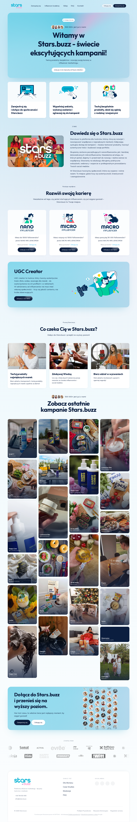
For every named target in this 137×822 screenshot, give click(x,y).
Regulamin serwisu (116, 811)
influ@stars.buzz (20, 799)
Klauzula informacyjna (100, 811)
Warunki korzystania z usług (89, 814)
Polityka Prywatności (84, 811)
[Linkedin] (113, 783)
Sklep (65, 6)
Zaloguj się (107, 6)
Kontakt (80, 6)
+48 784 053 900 (20, 796)
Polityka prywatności (74, 814)
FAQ (72, 6)
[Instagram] (97, 5)
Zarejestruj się (119, 6)
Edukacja (67, 791)
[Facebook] (97, 783)
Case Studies (68, 787)
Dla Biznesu (68, 783)
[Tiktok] (94, 5)
